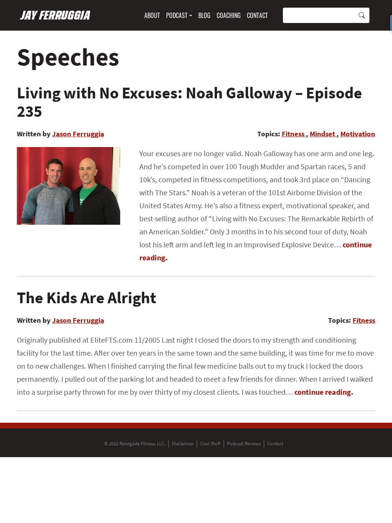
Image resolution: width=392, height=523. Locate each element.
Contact (257, 15)
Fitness (294, 133)
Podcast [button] (177, 15)
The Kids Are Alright (86, 297)
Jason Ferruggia (78, 133)
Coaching (229, 15)
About (152, 15)
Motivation (357, 133)
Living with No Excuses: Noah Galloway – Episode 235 (189, 102)
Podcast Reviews (244, 443)
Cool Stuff (210, 443)
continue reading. (323, 392)
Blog (204, 15)
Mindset (323, 133)
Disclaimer (183, 443)
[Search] (361, 15)
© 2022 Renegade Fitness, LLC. (134, 443)
